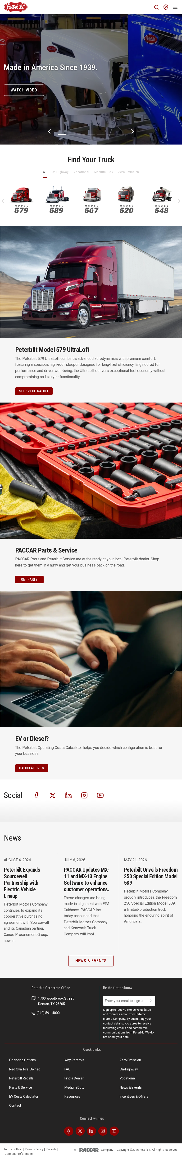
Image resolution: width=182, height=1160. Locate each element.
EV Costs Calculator (23, 1096)
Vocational (81, 172)
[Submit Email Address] (150, 1001)
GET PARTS (29, 579)
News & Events (131, 1087)
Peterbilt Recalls (21, 1078)
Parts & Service (20, 1087)
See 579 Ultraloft (34, 391)
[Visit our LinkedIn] (68, 795)
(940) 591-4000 (48, 1013)
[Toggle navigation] (175, 7)
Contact (15, 1105)
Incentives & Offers (134, 1096)
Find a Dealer (74, 1078)
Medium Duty (103, 172)
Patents (51, 1149)
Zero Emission (128, 172)
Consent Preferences (19, 1153)
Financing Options (22, 1060)
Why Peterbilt (74, 1060)
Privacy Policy (34, 1149)
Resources (72, 1096)
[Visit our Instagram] (84, 795)
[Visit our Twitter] (52, 795)
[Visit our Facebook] (36, 795)
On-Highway (60, 172)
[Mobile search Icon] (156, 7)
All (45, 172)
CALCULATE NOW (31, 768)
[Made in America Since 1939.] (91, 79)
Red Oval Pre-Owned (24, 1069)
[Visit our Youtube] (100, 795)
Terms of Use (12, 1149)
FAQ (67, 1069)
